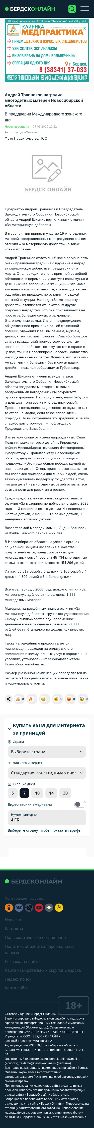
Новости (13, 919)
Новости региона (17, 126)
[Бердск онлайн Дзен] (49, 908)
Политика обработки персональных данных (39, 949)
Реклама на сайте (22, 961)
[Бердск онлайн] (30, 8)
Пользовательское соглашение (35, 937)
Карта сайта (17, 988)
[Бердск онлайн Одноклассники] (9, 908)
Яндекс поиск (18, 979)
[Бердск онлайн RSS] (59, 908)
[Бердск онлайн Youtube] (39, 908)
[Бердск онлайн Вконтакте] (19, 908)
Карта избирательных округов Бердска (43, 970)
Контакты (14, 928)
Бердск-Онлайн (26, 132)
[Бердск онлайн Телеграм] (29, 908)
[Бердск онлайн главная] (33, 881)
